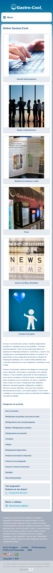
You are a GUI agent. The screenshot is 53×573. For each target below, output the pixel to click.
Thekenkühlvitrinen (9, 526)
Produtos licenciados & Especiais (18, 455)
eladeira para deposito (34, 526)
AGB (30, 550)
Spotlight (9, 472)
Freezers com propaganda (15, 461)
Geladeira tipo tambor (11, 541)
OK (31, 569)
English (10, 554)
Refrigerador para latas (38, 539)
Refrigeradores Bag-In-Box (15, 450)
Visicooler (21, 526)
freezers (14, 534)
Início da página (10, 547)
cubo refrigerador (19, 536)
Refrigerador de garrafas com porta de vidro (22, 416)
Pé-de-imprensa (39, 547)
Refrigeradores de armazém (16, 433)
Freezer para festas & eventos (15, 531)
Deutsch (4, 554)
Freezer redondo (33, 531)
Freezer (32, 528)
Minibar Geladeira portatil (20, 539)
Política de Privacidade (13, 550)
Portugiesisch (16, 554)
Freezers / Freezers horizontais (17, 467)
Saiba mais (23, 569)
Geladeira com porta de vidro (13, 518)
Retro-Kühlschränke (13, 478)
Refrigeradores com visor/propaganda (20, 422)
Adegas (8, 444)
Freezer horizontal (43, 528)
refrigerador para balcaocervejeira (25, 520)
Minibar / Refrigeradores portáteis (18, 428)
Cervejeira (9, 439)
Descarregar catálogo (18, 505)
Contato (24, 547)
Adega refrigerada (18, 523)
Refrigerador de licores (26, 534)
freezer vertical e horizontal (36, 523)
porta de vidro (31, 536)
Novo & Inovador (12, 411)
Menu (10, 17)
